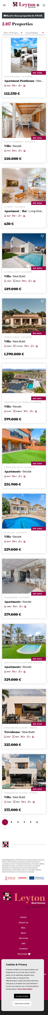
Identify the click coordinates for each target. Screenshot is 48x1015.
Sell (23, 943)
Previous (5, 55)
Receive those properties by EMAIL (24, 15)
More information (25, 989)
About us (23, 922)
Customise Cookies (22, 1003)
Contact (23, 948)
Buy (23, 927)
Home (23, 917)
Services (23, 938)
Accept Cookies (22, 996)
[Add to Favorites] (42, 41)
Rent (23, 933)
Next (42, 55)
